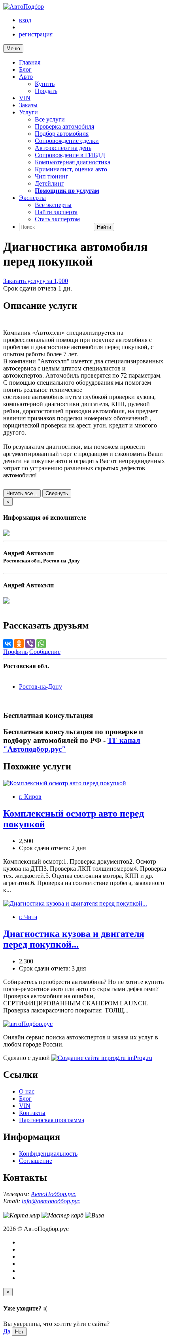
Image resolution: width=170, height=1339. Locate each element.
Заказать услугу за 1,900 (35, 280)
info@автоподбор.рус (51, 1201)
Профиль (15, 651)
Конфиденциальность (48, 1153)
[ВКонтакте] (8, 643)
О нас (26, 1091)
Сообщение (44, 651)
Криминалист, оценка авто (71, 169)
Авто (26, 76)
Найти (104, 227)
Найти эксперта (56, 212)
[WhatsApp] (41, 643)
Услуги (28, 112)
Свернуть (56, 493)
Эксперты (32, 197)
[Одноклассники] (19, 643)
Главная (29, 62)
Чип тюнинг (51, 176)
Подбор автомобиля (62, 133)
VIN (24, 98)
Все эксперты (53, 204)
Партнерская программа (51, 1120)
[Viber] (30, 643)
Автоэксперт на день (63, 147)
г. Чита (28, 917)
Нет (19, 1332)
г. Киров (30, 796)
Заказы (28, 105)
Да (6, 1331)
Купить (45, 83)
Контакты (32, 1112)
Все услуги (50, 119)
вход (25, 20)
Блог (25, 69)
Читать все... (22, 493)
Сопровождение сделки (67, 140)
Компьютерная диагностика (72, 162)
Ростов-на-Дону (40, 686)
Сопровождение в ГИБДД (70, 155)
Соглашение (35, 1160)
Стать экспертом (57, 219)
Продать (46, 90)
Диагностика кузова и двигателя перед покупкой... (73, 939)
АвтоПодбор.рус (53, 1194)
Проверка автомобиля (64, 126)
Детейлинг (49, 183)
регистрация (36, 34)
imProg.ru (139, 1057)
